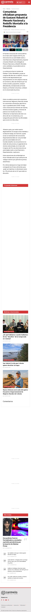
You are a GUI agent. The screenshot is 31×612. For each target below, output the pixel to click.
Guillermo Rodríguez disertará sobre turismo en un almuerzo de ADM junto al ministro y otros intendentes (18, 569)
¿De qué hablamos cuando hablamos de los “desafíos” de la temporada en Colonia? (15, 337)
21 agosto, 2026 (7, 367)
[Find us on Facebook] (1, 600)
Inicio (4, 8)
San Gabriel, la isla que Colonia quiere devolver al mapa (13, 364)
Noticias (8, 8)
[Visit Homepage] (7, 2)
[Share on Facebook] (6, 50)
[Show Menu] (29, 2)
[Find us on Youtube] (6, 600)
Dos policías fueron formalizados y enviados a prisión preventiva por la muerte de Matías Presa (12, 542)
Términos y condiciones (6, 605)
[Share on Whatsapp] (19, 50)
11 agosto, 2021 (6, 29)
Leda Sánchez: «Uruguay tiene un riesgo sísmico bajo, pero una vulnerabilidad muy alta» (17, 561)
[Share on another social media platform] (25, 50)
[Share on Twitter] (12, 50)
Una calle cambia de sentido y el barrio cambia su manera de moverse (17, 577)
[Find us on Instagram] (8, 600)
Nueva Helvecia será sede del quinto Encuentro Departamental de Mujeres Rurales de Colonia (15, 392)
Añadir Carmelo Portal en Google (13, 32)
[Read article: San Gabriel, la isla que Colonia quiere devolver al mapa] (15, 353)
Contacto (3, 607)
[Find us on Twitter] (3, 600)
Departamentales (15, 8)
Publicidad (22, 605)
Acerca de (16, 605)
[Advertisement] (15, 247)
